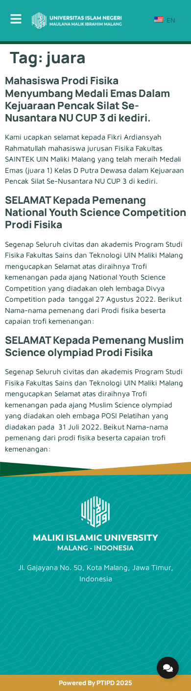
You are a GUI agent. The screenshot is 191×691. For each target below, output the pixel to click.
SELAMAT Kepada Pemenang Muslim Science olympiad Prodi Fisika (94, 346)
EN (170, 20)
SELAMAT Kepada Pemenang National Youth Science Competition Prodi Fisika (95, 212)
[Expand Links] (168, 668)
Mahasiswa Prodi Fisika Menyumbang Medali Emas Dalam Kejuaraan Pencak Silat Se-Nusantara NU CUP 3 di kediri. (87, 98)
